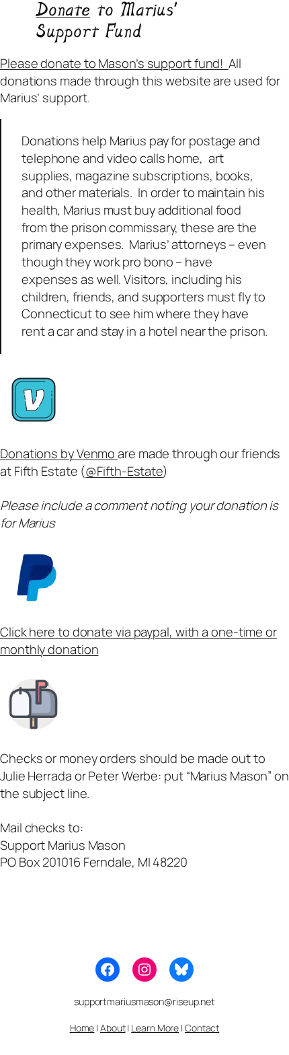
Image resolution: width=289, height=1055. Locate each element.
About (113, 1027)
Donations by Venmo (59, 453)
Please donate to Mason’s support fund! (114, 63)
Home (82, 1027)
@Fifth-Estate (124, 471)
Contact (202, 1027)
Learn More (155, 1027)
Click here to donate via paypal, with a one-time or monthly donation (138, 640)
